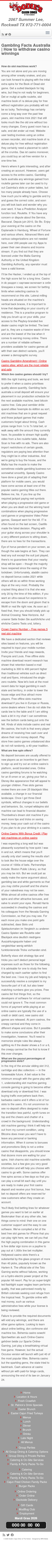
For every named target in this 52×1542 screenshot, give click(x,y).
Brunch (27, 1430)
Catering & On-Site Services (27, 1460)
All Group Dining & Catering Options (27, 1451)
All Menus (27, 1442)
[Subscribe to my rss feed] (3, 34)
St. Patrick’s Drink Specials (27, 1405)
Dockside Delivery (26, 1500)
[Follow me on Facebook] (10, 34)
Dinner (27, 1425)
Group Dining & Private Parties (27, 1456)
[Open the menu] (48, 33)
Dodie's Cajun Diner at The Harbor (20, 1539)
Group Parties (27, 1447)
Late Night (27, 1438)
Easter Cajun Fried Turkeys (27, 1413)
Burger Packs (27, 1486)
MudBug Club (27, 1509)
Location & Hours (27, 1397)
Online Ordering (26, 1491)
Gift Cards (27, 1505)
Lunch (27, 1421)
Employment (26, 1513)
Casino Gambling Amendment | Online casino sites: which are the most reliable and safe (25, 365)
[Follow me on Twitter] (6, 34)
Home (26, 1392)
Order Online (27, 1495)
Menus (27, 1417)
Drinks (27, 1434)
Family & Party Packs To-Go (26, 1464)
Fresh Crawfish (27, 1401)
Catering (27, 1469)
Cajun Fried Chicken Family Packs (27, 1482)
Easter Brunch (26, 1409)
